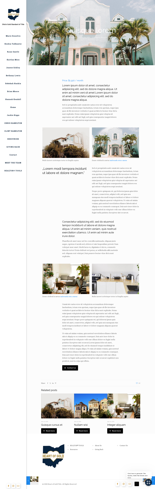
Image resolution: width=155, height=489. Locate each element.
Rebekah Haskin (13, 83)
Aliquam (97, 37)
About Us (98, 445)
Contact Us (124, 445)
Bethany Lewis (13, 75)
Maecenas (104, 37)
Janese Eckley (13, 67)
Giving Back (99, 449)
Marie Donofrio (13, 36)
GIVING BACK (13, 147)
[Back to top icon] (137, 484)
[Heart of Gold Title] (13, 16)
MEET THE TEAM (13, 163)
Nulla (111, 37)
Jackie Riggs (13, 115)
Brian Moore (13, 91)
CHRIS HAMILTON (13, 123)
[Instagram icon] (13, 486)
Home (13, 107)
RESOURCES (13, 139)
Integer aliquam (116, 424)
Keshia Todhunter (13, 44)
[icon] (18, 486)
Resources (74, 449)
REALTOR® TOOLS (13, 171)
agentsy (73, 37)
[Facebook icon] (8, 486)
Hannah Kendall (13, 99)
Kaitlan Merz (13, 60)
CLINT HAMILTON (13, 131)
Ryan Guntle (13, 52)
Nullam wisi (81, 424)
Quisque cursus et (51, 424)
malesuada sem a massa (118, 160)
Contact (13, 155)
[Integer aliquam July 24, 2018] (32, 480)
